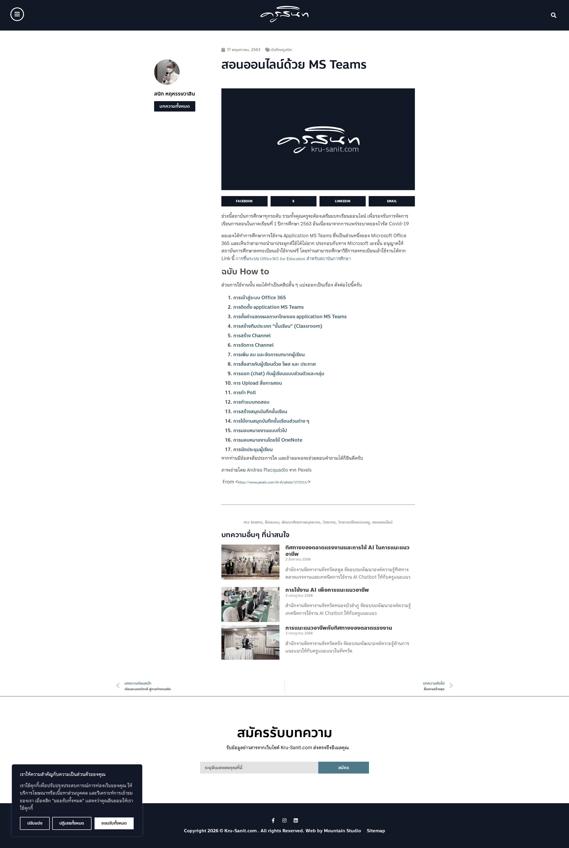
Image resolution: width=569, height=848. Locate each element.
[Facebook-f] (273, 820)
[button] (554, 15)
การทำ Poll (244, 392)
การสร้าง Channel (252, 335)
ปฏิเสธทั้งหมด (71, 823)
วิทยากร (329, 522)
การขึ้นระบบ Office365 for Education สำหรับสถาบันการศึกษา (293, 258)
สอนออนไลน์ (382, 522)
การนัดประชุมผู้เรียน (253, 449)
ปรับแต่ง (34, 823)
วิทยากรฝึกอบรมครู (354, 522)
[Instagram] (284, 820)
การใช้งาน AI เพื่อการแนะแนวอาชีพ (327, 590)
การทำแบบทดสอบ (251, 402)
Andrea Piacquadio (267, 470)
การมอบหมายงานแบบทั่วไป (260, 430)
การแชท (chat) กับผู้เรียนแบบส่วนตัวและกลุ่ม (278, 373)
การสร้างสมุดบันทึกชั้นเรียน (260, 411)
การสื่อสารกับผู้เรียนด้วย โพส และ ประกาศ (274, 364)
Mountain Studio (342, 830)
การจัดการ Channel (253, 345)
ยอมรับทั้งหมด (114, 823)
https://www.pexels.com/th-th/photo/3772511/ (273, 482)
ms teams (253, 522)
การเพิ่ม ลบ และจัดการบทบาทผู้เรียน (269, 354)
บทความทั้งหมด (174, 106)
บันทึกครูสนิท (281, 50)
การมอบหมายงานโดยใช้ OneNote (267, 440)
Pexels (304, 470)
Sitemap (376, 830)
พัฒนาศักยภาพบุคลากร (301, 522)
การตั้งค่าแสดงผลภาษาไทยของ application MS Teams (290, 316)
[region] (77, 800)
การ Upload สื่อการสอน (257, 383)
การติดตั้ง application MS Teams (268, 307)
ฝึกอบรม (272, 522)
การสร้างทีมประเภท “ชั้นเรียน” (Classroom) (277, 326)
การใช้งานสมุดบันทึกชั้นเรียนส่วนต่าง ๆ (271, 421)
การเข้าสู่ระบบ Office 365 (259, 297)
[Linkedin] (295, 820)
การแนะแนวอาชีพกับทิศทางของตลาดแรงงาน (338, 628)
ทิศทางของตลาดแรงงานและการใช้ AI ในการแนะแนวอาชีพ (347, 550)
